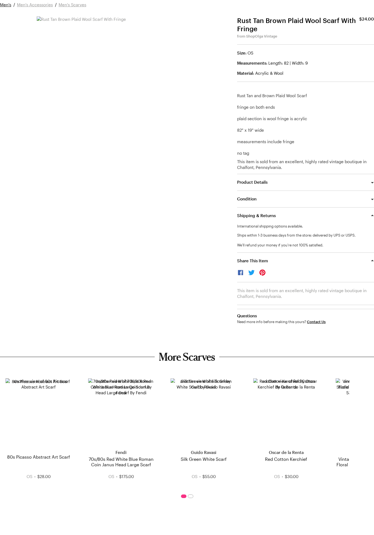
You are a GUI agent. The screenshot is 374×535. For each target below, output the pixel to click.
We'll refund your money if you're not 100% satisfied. (280, 245)
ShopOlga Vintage (261, 36)
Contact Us (316, 322)
